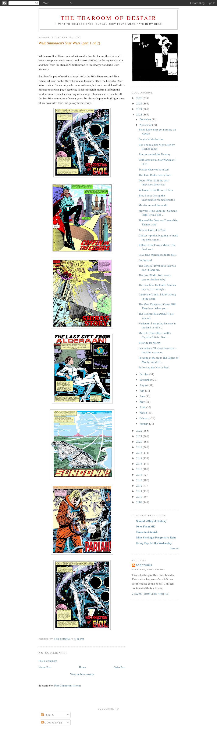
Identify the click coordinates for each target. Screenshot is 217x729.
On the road (145, 260)
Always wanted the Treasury (155, 154)
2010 (139, 496)
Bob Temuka (144, 565)
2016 (139, 463)
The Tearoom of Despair (109, 17)
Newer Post (45, 667)
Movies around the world (153, 205)
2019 (139, 447)
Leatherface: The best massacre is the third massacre (158, 350)
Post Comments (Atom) (67, 685)
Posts (49, 715)
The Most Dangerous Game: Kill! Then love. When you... (158, 306)
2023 (139, 114)
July (142, 391)
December (146, 119)
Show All (174, 548)
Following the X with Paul (154, 367)
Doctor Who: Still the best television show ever (153, 182)
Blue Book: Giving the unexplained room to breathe (157, 198)
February (145, 418)
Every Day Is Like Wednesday (154, 543)
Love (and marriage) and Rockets (158, 255)
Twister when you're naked (154, 169)
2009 (139, 502)
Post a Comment (48, 661)
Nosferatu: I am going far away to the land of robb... (158, 325)
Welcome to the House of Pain (156, 190)
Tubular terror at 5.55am (152, 230)
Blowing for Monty (150, 343)
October (144, 374)
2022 (139, 430)
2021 (139, 436)
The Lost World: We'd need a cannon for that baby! (155, 277)
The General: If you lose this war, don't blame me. (157, 268)
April (143, 407)
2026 (139, 98)
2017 (139, 458)
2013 (139, 480)
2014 (139, 474)
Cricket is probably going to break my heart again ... (158, 237)
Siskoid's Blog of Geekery (151, 521)
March (144, 413)
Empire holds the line (151, 139)
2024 (139, 109)
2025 (139, 103)
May (143, 402)
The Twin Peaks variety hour (155, 175)
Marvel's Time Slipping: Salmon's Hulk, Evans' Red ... (158, 213)
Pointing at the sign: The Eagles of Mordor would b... (158, 360)
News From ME (145, 526)
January (144, 424)
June (143, 396)
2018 (139, 452)
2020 (139, 441)
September (146, 380)
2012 (139, 485)
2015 (139, 469)
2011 (139, 491)
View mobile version (82, 674)
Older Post (119, 667)
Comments (53, 722)
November (146, 125)
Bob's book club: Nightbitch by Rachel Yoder (157, 147)
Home (82, 667)
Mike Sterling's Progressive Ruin (156, 537)
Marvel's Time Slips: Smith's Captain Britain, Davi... (155, 335)
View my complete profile (150, 594)
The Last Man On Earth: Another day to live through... (157, 287)
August (144, 385)
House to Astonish (146, 532)
